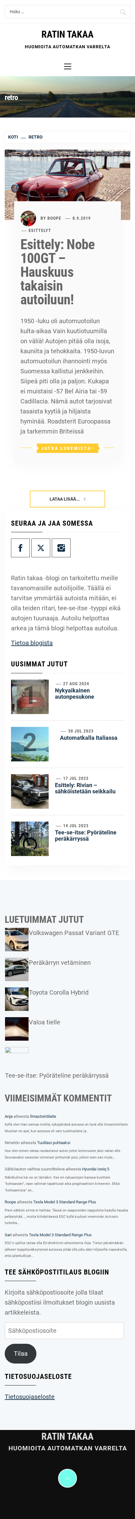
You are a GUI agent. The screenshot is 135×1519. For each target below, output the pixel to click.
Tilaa (21, 1353)
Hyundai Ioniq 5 (95, 1169)
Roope (54, 218)
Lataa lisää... (65, 499)
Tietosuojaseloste (30, 1397)
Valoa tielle (44, 1022)
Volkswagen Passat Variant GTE (74, 933)
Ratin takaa (67, 34)
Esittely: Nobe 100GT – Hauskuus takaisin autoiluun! (57, 272)
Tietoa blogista (32, 643)
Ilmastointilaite (43, 1116)
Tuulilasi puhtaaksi (53, 1142)
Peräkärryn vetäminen (60, 962)
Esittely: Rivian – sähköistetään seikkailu (85, 788)
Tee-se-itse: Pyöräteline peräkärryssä (85, 835)
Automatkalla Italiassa (88, 737)
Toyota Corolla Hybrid (59, 992)
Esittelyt (40, 230)
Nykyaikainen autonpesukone (74, 693)
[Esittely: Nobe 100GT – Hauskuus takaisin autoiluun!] (67, 184)
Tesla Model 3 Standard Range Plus (64, 1202)
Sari (8, 1235)
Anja (9, 1116)
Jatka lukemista (66, 448)
